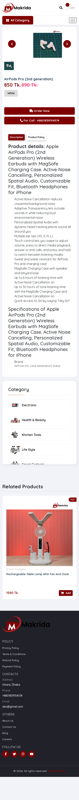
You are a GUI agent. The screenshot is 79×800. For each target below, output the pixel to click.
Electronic (29, 405)
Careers (7, 739)
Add (68, 593)
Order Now (41, 111)
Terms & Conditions (14, 654)
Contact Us (9, 726)
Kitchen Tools (31, 435)
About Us (7, 720)
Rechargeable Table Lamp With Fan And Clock (37, 574)
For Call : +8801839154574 (41, 120)
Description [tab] (16, 137)
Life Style (28, 450)
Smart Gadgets (16, 569)
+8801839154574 (12, 695)
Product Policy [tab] (36, 137)
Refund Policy (10, 660)
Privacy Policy (10, 647)
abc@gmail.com (12, 706)
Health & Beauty (34, 420)
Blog (5, 733)
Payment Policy (11, 666)
